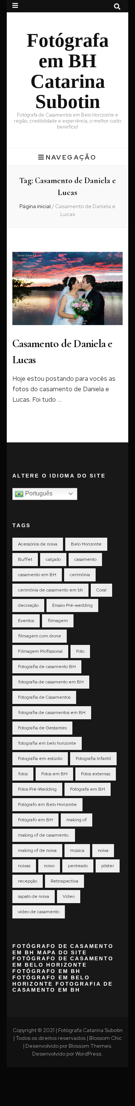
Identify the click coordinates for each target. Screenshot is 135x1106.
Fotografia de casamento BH (47, 667)
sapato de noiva (33, 896)
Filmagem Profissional (40, 651)
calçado (53, 559)
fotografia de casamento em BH (51, 682)
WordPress (88, 1053)
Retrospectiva (64, 881)
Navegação (71, 157)
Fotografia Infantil (93, 758)
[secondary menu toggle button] (15, 5)
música (77, 850)
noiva (103, 850)
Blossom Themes (90, 1045)
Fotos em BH (54, 774)
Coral (101, 590)
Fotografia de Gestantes (42, 728)
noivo (49, 866)
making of (76, 820)
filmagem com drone (39, 636)
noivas (24, 866)
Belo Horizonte (86, 544)
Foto (80, 651)
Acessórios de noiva (37, 544)
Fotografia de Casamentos (44, 697)
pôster (107, 866)
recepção (27, 881)
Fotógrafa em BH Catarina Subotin (68, 71)
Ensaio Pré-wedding (72, 605)
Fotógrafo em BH (35, 820)
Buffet (25, 559)
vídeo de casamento (38, 912)
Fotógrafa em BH (87, 789)
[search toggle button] (117, 6)
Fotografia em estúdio (40, 758)
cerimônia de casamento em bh (50, 590)
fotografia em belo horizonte (47, 743)
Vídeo (69, 896)
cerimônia (80, 575)
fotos (23, 774)
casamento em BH (37, 575)
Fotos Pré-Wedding (37, 789)
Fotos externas (95, 774)
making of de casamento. (43, 835)
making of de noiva (37, 850)
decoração (28, 605)
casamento (85, 559)
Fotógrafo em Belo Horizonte (47, 804)
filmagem (58, 621)
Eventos (26, 621)
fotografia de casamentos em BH (52, 713)
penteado (78, 866)
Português (38, 493)
